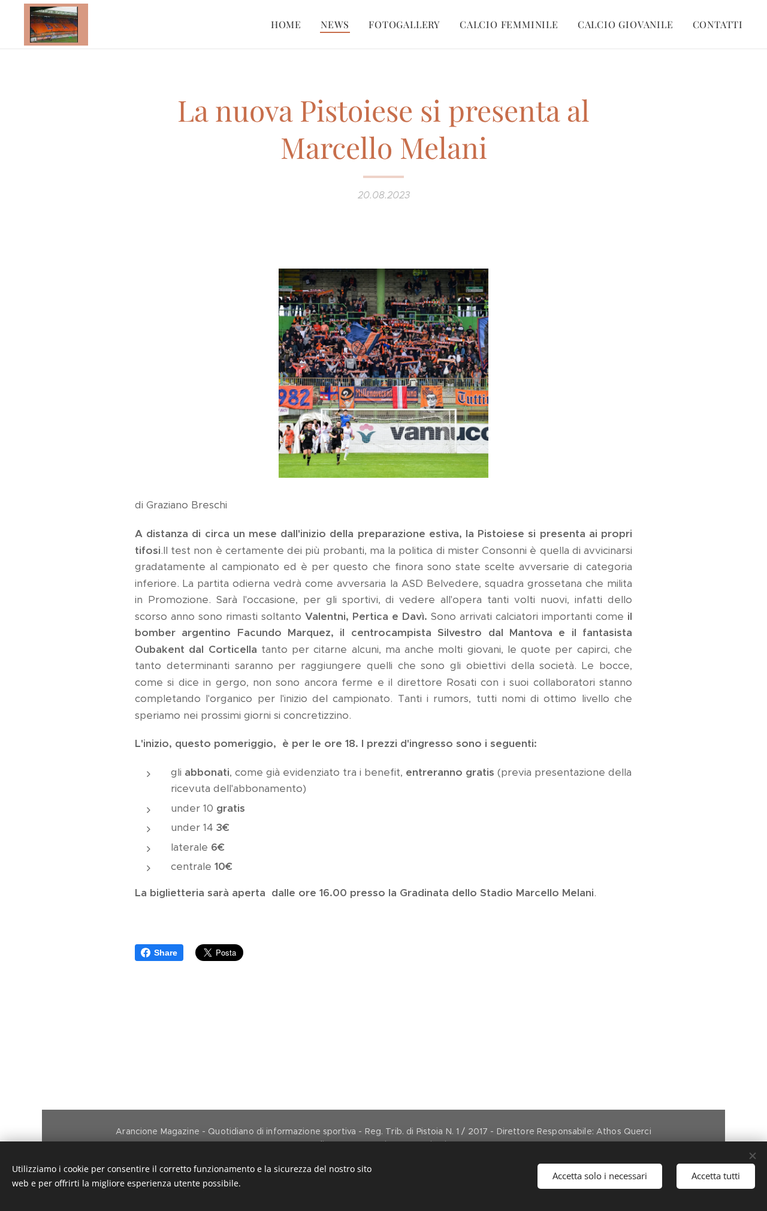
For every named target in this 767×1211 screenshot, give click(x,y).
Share (165, 952)
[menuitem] (289, 25)
